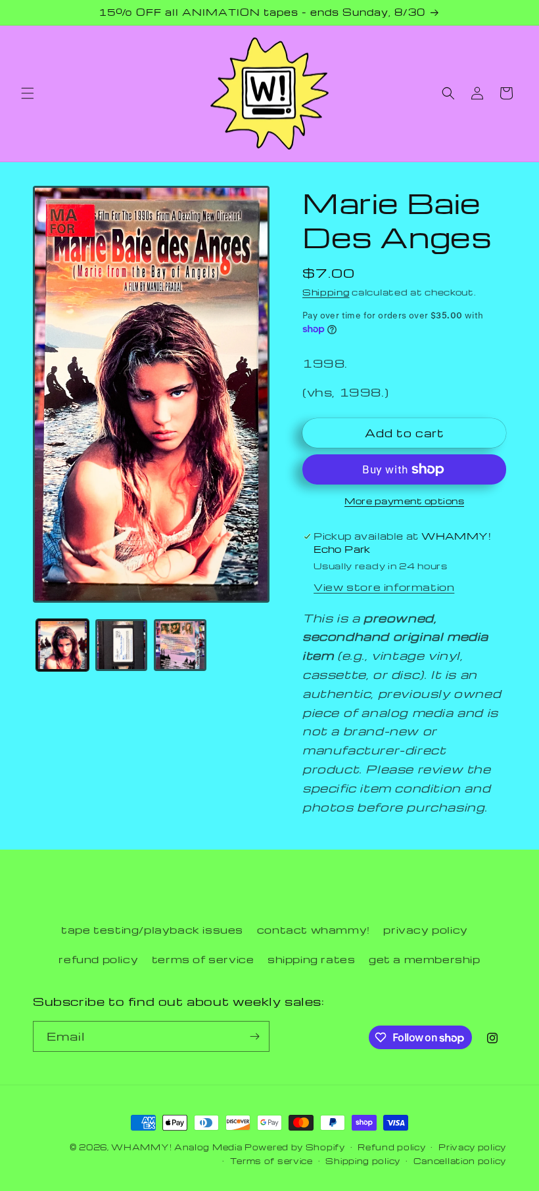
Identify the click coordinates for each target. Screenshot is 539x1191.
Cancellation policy (459, 1161)
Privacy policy (472, 1147)
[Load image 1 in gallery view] (62, 645)
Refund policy (391, 1147)
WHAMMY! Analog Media (176, 1147)
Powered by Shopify (295, 1147)
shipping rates (311, 959)
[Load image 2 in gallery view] (121, 645)
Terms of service (271, 1161)
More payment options (404, 500)
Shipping (326, 291)
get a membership (424, 959)
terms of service (203, 959)
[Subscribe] (254, 1036)
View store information (384, 587)
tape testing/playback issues (152, 929)
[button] (27, 93)
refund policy (98, 959)
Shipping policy (362, 1161)
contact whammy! (313, 929)
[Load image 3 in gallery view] (180, 645)
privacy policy (425, 929)
